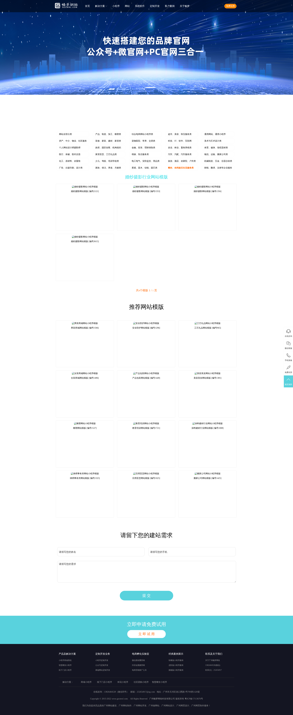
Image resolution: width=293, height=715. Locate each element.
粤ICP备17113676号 (194, 699)
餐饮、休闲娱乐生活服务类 (181, 168)
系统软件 (140, 6)
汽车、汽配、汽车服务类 (180, 154)
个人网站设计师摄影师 (69, 147)
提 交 (146, 596)
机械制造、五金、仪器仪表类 (218, 161)
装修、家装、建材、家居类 (108, 141)
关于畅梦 (185, 6)
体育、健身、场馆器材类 (216, 147)
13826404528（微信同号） (116, 692)
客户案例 (170, 6)
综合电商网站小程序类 (142, 134)
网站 (127, 6)
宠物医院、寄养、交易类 (143, 141)
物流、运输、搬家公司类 (216, 154)
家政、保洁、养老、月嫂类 (108, 168)
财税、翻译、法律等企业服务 (218, 168)
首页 (87, 6)
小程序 (116, 6)
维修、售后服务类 (140, 154)
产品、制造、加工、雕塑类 (108, 134)
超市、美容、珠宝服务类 (180, 134)
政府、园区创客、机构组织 (108, 147)
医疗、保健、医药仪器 (69, 154)
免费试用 (230, 6)
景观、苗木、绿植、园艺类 (144, 168)
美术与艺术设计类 (212, 141)
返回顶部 (288, 384)
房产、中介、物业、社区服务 (73, 141)
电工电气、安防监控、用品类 (145, 161)
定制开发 (155, 6)
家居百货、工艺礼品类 (106, 154)
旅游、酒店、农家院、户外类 (182, 161)
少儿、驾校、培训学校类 (107, 161)
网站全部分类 (65, 134)
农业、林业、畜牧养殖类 (180, 147)
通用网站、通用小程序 (215, 134)
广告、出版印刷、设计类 (71, 168)
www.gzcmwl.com (120, 699)
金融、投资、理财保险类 (143, 147)
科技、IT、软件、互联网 (180, 141)
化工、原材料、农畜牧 (69, 161)
